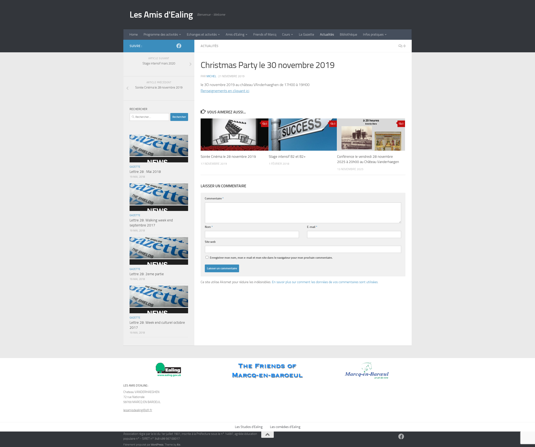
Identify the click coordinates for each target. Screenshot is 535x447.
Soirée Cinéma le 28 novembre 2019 (228, 156)
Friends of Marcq (264, 34)
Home (133, 34)
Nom (209, 227)
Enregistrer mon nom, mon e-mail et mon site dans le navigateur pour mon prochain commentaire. (271, 257)
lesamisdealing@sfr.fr (137, 410)
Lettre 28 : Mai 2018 (145, 172)
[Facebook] (178, 45)
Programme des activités (161, 34)
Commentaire (214, 198)
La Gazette (306, 34)
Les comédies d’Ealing (285, 427)
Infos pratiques (373, 34)
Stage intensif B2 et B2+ (287, 156)
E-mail (312, 227)
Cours (286, 34)
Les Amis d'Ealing (161, 14)
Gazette (135, 166)
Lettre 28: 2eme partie (147, 274)
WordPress (157, 444)
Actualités (327, 34)
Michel (211, 76)
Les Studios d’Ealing (248, 427)
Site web (210, 242)
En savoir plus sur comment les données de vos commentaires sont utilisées (325, 282)
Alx (178, 444)
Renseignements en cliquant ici (225, 91)
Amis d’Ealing (235, 34)
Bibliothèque (348, 34)
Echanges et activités (202, 34)
